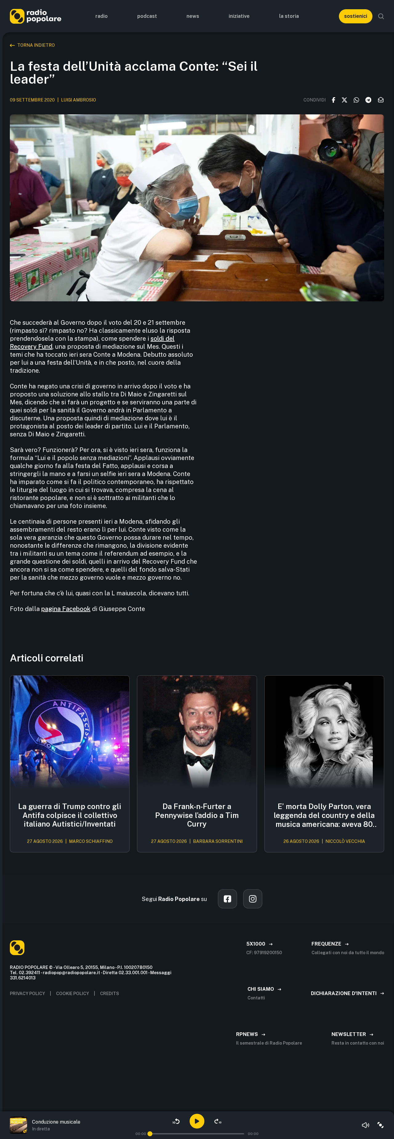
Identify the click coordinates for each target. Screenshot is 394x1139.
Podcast (147, 16)
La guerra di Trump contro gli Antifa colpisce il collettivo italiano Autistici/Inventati (69, 815)
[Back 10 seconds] (176, 1121)
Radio (101, 16)
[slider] (149, 1133)
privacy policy (27, 993)
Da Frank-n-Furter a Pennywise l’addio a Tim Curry (197, 815)
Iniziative (239, 16)
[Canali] (380, 1125)
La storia (289, 16)
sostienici (355, 16)
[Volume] (365, 1125)
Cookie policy (72, 993)
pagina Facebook (65, 609)
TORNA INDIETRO (36, 45)
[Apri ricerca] (381, 16)
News (193, 16)
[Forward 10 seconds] (218, 1121)
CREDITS (109, 993)
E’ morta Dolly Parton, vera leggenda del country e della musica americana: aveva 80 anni (324, 815)
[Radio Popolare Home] (35, 16)
